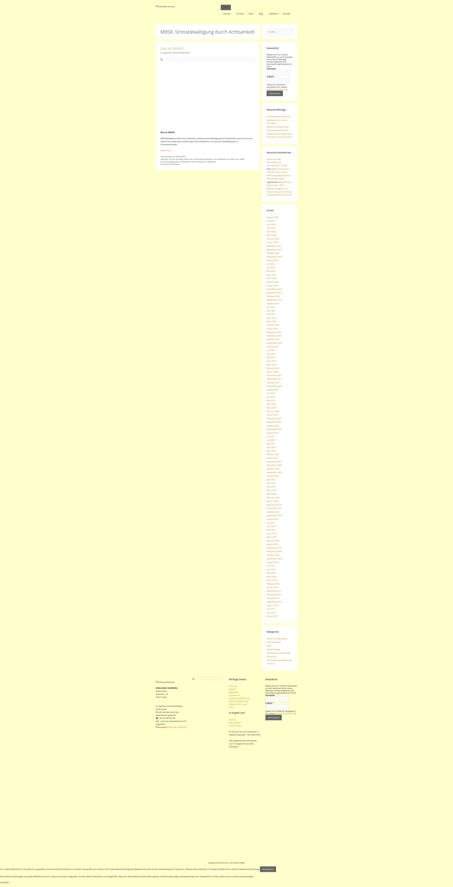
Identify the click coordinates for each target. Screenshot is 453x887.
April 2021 (271, 447)
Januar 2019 (272, 544)
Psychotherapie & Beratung (279, 660)
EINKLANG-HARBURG (177, 727)
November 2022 (274, 379)
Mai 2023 (271, 357)
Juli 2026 (271, 220)
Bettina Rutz (272, 159)
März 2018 (272, 580)
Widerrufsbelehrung (238, 701)
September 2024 (274, 299)
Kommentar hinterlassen (170, 164)
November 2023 (274, 335)
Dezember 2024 (274, 289)
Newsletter (234, 692)
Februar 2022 (273, 411)
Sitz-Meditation (210, 162)
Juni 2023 (271, 353)
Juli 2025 (271, 264)
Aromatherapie (274, 642)
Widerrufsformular (238, 704)
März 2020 (272, 494)
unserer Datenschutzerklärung (245, 869)
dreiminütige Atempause (203, 159)
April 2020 (271, 490)
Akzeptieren (268, 869)
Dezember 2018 (274, 547)
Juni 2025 (271, 267)
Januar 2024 (272, 328)
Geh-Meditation (220, 159)
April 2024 (271, 317)
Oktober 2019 (273, 512)
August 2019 (273, 519)
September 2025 (274, 256)
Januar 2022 (272, 414)
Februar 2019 (273, 540)
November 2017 (274, 594)
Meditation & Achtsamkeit (175, 156)
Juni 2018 (271, 569)
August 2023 (273, 346)
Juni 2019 (271, 526)
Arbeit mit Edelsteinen (277, 638)
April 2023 (271, 361)
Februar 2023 (273, 368)
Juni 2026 (271, 224)
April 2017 (271, 612)
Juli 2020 (271, 479)
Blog (261, 13)
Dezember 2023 (274, 332)
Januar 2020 (272, 501)
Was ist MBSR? (172, 48)
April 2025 (271, 274)
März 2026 (272, 235)
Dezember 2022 (274, 375)
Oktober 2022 (273, 382)
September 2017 (274, 601)
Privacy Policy (235, 725)
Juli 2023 (271, 350)
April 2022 (271, 404)
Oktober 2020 (273, 468)
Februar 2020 (273, 497)
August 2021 (273, 432)
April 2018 (271, 576)
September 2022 (274, 386)
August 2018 (273, 562)
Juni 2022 (271, 397)
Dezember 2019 (274, 504)
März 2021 (272, 450)
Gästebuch (273, 13)
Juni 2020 (271, 483)
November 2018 (274, 551)
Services (226, 13)
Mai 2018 (271, 573)
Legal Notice (234, 722)
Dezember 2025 (274, 246)
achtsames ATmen (167, 159)
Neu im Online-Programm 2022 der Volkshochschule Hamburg (279, 191)
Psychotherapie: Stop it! (277, 130)
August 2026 (273, 217)
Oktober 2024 (273, 296)
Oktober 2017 (273, 598)
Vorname (271, 69)
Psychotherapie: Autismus (279, 116)
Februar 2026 (273, 238)
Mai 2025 (271, 271)
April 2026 (271, 231)
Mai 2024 (271, 314)
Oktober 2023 (273, 339)
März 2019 (272, 537)
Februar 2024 (273, 325)
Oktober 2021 (273, 425)
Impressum (234, 695)
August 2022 (273, 389)
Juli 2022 (271, 393)
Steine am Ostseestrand (278, 126)
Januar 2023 (272, 371)
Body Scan (188, 159)
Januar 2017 (272, 616)
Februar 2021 (273, 454)
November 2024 (274, 292)
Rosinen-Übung (197, 162)
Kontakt (286, 13)
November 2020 (274, 465)
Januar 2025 (272, 285)
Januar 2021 (272, 458)
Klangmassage (273, 649)
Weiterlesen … (167, 150)
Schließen (4, 882)
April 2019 (271, 533)
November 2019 (274, 508)
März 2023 (272, 364)
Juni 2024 (271, 310)
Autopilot (179, 159)
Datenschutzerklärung (277, 89)
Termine (240, 13)
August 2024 (273, 303)
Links (231, 707)
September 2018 (274, 558)
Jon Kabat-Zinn (233, 159)
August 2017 (273, 605)
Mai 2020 (271, 486)
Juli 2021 (271, 436)
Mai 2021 (271, 443)
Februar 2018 (273, 583)
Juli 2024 (271, 307)
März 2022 (272, 407)
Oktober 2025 (273, 253)
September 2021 (274, 429)
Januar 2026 (272, 242)
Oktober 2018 (273, 555)
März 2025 (272, 278)
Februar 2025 (273, 282)
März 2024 (272, 321)
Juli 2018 (271, 565)
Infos (250, 13)
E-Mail (271, 77)
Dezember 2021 (274, 418)
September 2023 (274, 343)
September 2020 (274, 472)
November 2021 (274, 422)
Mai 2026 (271, 228)
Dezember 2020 (274, 461)
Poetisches (271, 656)
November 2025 (274, 249)
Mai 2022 (271, 400)
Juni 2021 (271, 440)
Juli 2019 (271, 522)
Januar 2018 (272, 587)
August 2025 (273, 260)
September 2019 (274, 515)
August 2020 (273, 476)
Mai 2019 (271, 529)
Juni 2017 (271, 609)
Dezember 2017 (274, 591)
